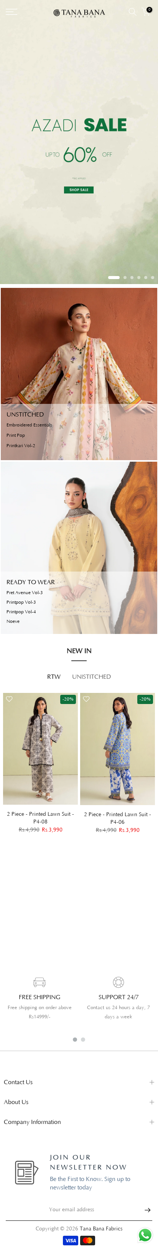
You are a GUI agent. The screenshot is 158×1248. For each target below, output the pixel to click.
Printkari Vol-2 (21, 446)
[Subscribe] (143, 1210)
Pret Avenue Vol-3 (25, 593)
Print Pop (16, 435)
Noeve (13, 621)
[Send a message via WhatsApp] (145, 1235)
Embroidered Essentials (29, 425)
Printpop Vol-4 (21, 612)
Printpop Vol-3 (21, 602)
